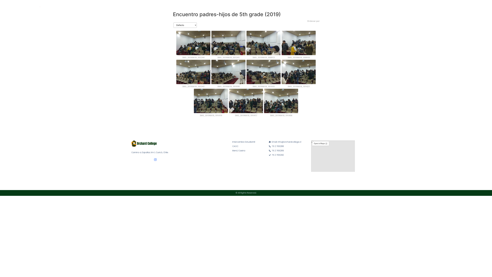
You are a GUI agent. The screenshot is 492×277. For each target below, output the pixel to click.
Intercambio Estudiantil (243, 141)
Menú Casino (238, 150)
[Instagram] (155, 159)
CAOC (235, 146)
